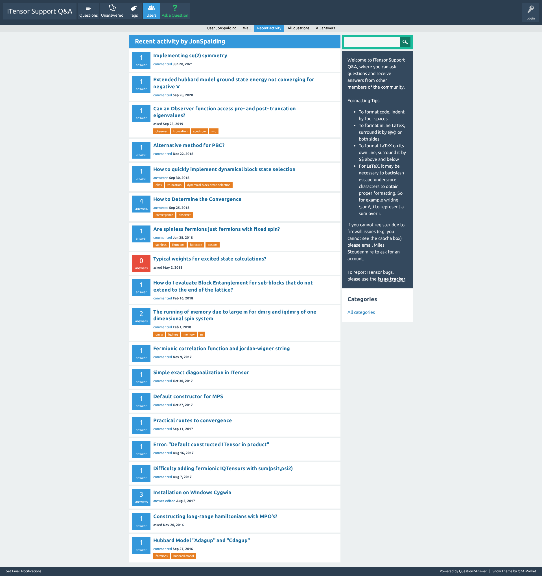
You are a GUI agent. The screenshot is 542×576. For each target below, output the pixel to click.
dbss (159, 185)
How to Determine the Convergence (197, 199)
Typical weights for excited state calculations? (209, 258)
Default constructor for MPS (188, 396)
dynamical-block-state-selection (208, 185)
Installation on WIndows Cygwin (192, 492)
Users (151, 15)
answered (160, 177)
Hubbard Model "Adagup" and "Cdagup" (201, 540)
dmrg (159, 334)
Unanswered (112, 15)
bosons (212, 244)
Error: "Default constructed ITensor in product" (211, 444)
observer (162, 131)
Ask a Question (175, 15)
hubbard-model (183, 556)
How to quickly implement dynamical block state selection (224, 169)
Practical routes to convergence (192, 420)
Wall (247, 28)
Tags (134, 15)
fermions (178, 244)
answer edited (164, 501)
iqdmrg (173, 334)
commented (162, 64)
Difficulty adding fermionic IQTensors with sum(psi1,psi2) (223, 468)
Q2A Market (527, 571)
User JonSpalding (222, 28)
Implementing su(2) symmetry (190, 55)
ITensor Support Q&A (39, 11)
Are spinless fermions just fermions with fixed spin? (216, 229)
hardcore (196, 244)
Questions (88, 15)
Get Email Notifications (23, 571)
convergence (164, 214)
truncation (180, 131)
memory (188, 334)
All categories (361, 312)
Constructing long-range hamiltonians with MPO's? (215, 516)
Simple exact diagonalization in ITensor (201, 372)
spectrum (199, 131)
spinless (161, 244)
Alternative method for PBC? (188, 145)
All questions (298, 28)
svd (213, 131)
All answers (325, 28)
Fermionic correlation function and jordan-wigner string (221, 348)
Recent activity (269, 28)
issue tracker (391, 278)
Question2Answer (473, 571)
